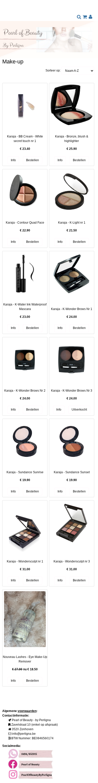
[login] (90, 17)
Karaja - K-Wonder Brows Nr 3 (71, 390)
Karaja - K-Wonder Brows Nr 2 (24, 390)
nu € (25, 669)
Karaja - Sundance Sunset (72, 472)
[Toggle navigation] (6, 12)
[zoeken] (79, 17)
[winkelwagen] (85, 17)
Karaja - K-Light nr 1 (71, 222)
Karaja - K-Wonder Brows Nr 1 (71, 309)
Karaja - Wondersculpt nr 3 (72, 561)
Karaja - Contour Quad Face (25, 222)
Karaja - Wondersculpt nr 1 (25, 561)
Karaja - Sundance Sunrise (25, 472)
